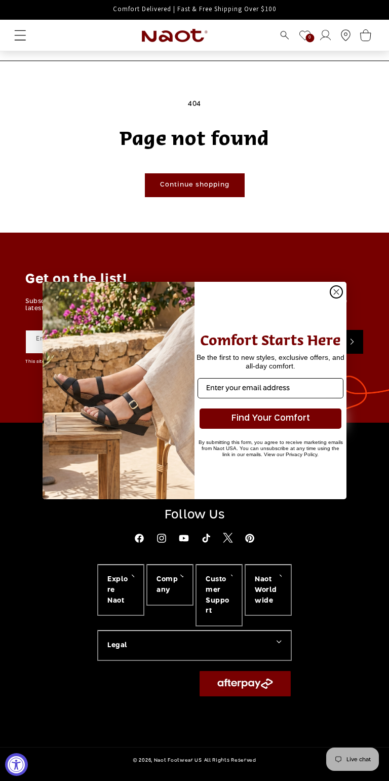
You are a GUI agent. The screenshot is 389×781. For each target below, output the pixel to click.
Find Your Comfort (270, 418)
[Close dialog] (336, 292)
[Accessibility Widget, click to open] (16, 764)
